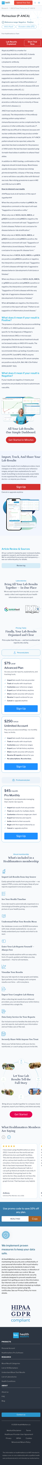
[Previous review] (3, 1137)
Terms (28, 1430)
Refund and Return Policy (21, 1442)
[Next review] (9, 1137)
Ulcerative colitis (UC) (26, 27)
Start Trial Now (32, 43)
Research (5, 8)
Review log (21, 566)
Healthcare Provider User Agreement (19, 1434)
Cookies (29, 1438)
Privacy (8, 1438)
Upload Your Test (23, 3)
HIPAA (18, 1438)
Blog (3, 1401)
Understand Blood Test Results (13, 1372)
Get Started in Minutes (21, 439)
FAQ (3, 1396)
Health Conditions (8, 1381)
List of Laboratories (9, 1377)
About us (5, 1392)
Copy (35, 1218)
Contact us (21, 1415)
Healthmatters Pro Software (12, 1353)
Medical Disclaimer (14, 1430)
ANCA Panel (8, 27)
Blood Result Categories (11, 1363)
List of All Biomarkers (10, 1368)
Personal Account (8, 1348)
